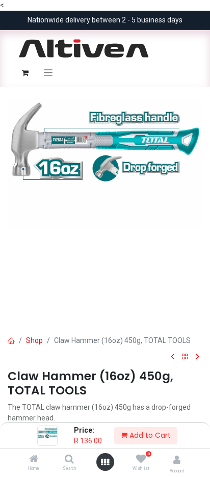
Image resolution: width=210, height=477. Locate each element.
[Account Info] (176, 460)
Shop (34, 340)
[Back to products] (185, 357)
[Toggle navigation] (48, 73)
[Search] (69, 460)
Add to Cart (149, 435)
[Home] (33, 460)
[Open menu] (105, 462)
